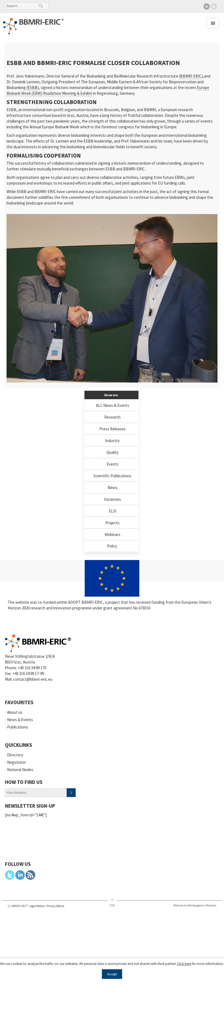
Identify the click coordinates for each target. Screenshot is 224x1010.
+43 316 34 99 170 (32, 667)
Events (113, 464)
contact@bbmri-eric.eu (32, 679)
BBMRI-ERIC (191, 76)
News (112, 487)
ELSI (112, 511)
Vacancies (112, 499)
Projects (112, 522)
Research (112, 417)
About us (14, 712)
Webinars (112, 534)
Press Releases (112, 428)
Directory (15, 754)
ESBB (32, 87)
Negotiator (16, 762)
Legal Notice (37, 906)
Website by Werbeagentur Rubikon (194, 905)
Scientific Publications (112, 475)
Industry (112, 440)
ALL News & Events (112, 405)
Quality (113, 452)
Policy (112, 546)
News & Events (20, 719)
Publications (17, 727)
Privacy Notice (55, 906)
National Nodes (20, 769)
